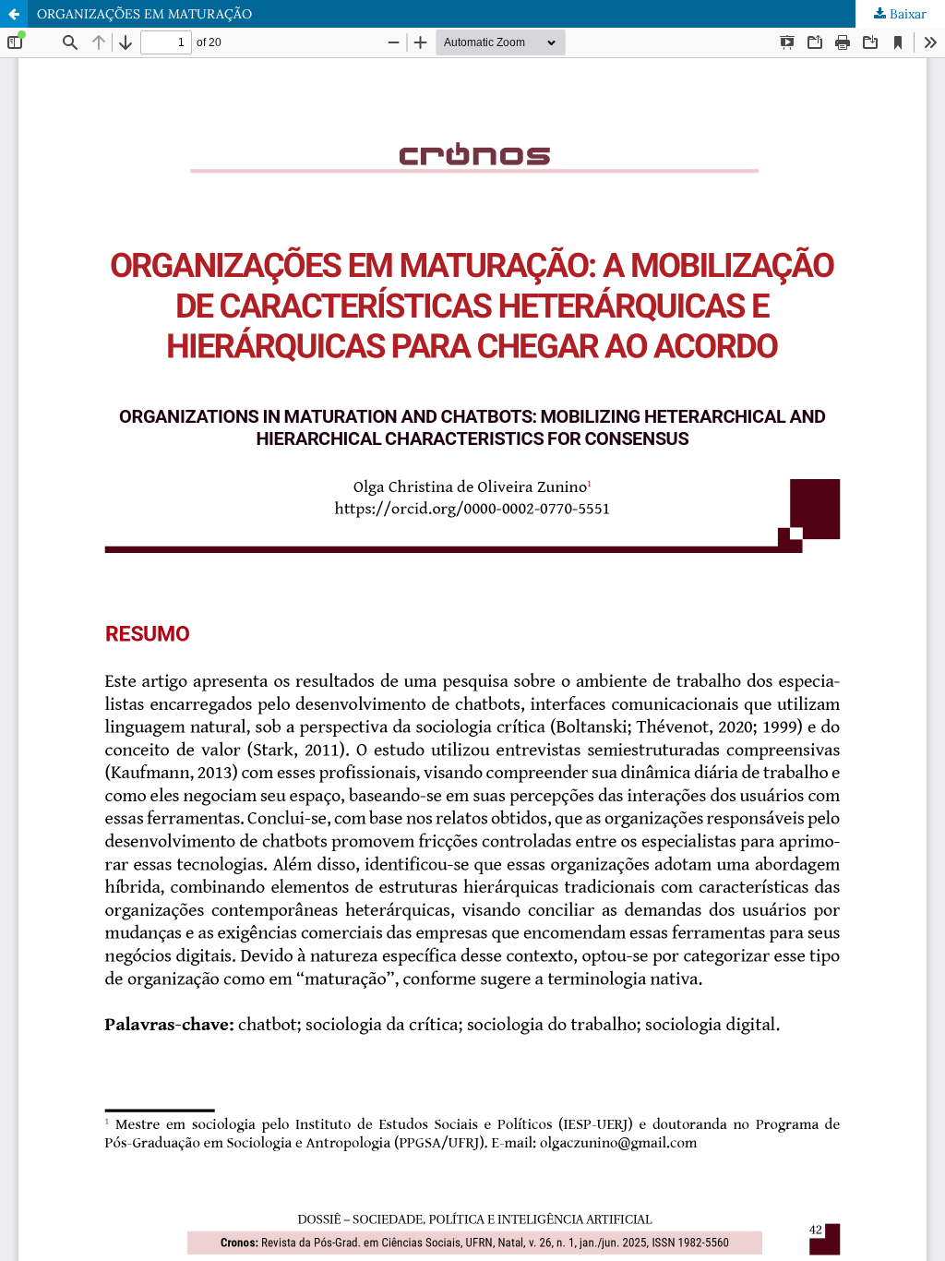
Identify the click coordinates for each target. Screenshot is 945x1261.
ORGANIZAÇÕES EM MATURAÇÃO (144, 14)
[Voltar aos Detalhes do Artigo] (14, 14)
